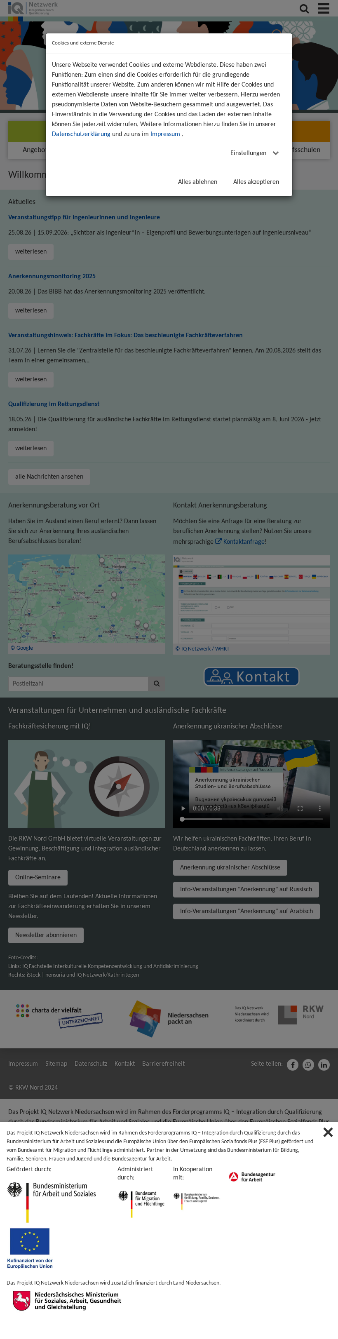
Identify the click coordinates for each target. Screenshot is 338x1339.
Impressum (165, 134)
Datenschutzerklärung (81, 134)
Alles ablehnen (197, 182)
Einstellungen (249, 153)
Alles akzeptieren (256, 182)
